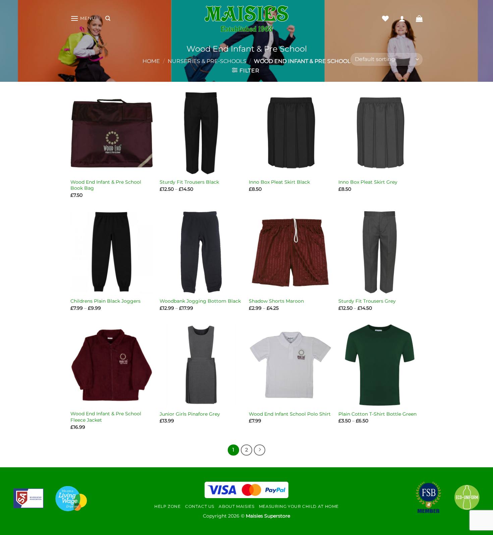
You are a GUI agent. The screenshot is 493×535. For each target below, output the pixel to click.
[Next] (259, 450)
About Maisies (236, 506)
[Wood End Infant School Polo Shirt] (290, 365)
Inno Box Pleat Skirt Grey (367, 182)
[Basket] (419, 18)
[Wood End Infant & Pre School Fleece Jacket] (111, 365)
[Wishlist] (385, 18)
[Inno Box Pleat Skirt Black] (290, 133)
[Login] (402, 18)
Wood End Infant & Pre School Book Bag (105, 185)
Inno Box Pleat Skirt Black (279, 182)
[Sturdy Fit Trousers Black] (201, 133)
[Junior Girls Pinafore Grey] (201, 365)
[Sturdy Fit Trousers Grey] (379, 252)
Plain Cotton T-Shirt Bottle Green (377, 414)
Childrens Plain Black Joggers (105, 301)
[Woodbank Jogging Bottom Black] (201, 252)
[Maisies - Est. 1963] (246, 18)
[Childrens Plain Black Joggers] (111, 252)
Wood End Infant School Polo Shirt (290, 414)
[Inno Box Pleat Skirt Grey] (379, 133)
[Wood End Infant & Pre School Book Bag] (111, 133)
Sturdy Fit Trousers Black (189, 182)
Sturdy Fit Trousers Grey (367, 301)
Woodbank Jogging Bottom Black (200, 301)
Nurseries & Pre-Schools (207, 61)
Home (151, 61)
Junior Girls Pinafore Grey (190, 414)
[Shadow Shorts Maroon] (290, 252)
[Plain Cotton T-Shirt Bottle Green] (379, 365)
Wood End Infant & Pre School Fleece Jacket (105, 417)
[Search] (107, 18)
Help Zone (167, 506)
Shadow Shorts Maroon (276, 301)
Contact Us (199, 506)
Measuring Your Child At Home (299, 506)
